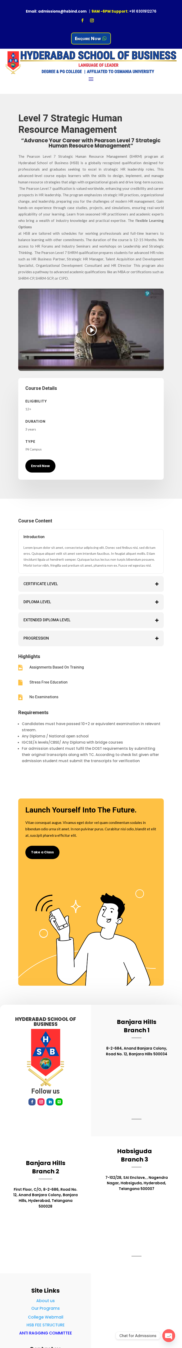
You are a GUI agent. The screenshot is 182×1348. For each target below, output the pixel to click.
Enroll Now (40, 466)
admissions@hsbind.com (62, 11)
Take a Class (42, 852)
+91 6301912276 (142, 11)
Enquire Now (88, 38)
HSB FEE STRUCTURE (46, 1325)
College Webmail (45, 1317)
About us (45, 1301)
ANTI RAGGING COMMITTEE (45, 1333)
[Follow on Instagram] (92, 20)
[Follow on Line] (59, 1101)
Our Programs (45, 1308)
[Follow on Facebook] (82, 20)
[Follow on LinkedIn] (50, 1101)
